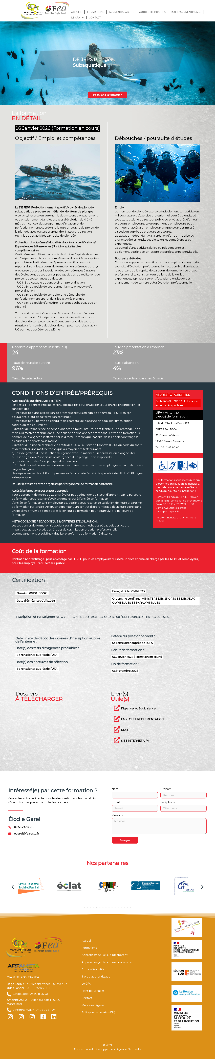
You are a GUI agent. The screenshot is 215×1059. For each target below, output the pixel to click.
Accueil (76, 12)
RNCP (125, 730)
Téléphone (167, 802)
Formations (95, 12)
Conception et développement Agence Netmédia (107, 1049)
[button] (12, 886)
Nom (115, 789)
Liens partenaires (93, 990)
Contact (95, 17)
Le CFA (75, 17)
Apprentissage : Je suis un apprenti (105, 955)
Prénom (165, 789)
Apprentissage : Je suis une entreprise (107, 962)
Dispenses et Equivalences (139, 708)
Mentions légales (93, 1005)
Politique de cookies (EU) (98, 1012)
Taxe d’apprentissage (185, 12)
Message (117, 815)
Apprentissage (119, 12)
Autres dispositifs (152, 12)
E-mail (116, 802)
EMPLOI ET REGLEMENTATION (142, 719)
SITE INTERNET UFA (135, 740)
